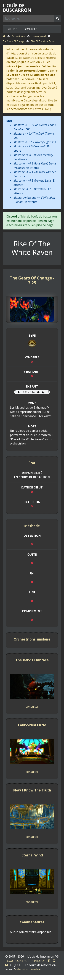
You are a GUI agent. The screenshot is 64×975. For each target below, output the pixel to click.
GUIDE (13, 29)
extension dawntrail (28, 969)
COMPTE (31, 29)
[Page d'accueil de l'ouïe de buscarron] (18, 7)
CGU (10, 961)
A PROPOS (38, 961)
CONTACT (22, 961)
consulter (32, 707)
